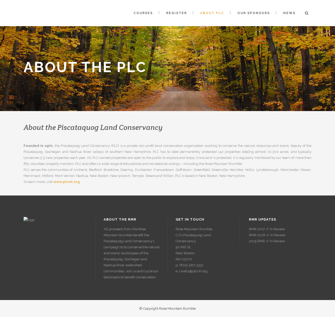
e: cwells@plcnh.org (192, 271)
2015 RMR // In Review (267, 241)
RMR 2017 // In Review (267, 229)
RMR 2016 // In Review (267, 235)
